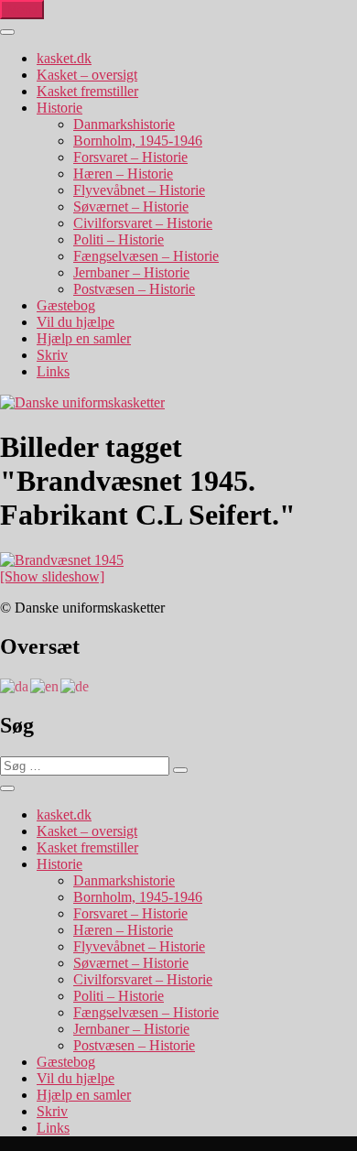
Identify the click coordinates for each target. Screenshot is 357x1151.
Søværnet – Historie (131, 206)
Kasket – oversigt (87, 74)
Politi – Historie (118, 239)
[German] (75, 685)
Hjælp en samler (84, 338)
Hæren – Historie (123, 173)
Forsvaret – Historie (130, 157)
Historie (59, 107)
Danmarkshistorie (124, 124)
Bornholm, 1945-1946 (137, 140)
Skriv (52, 355)
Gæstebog (66, 305)
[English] (45, 685)
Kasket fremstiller (87, 91)
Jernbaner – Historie (131, 272)
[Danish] (15, 685)
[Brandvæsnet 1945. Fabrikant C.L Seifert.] (62, 560)
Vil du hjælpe (75, 322)
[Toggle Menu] (7, 32)
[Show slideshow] (52, 576)
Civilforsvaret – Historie (142, 223)
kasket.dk (64, 58)
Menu (22, 9)
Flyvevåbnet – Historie (139, 190)
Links (53, 371)
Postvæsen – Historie (134, 289)
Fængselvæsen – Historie (146, 256)
